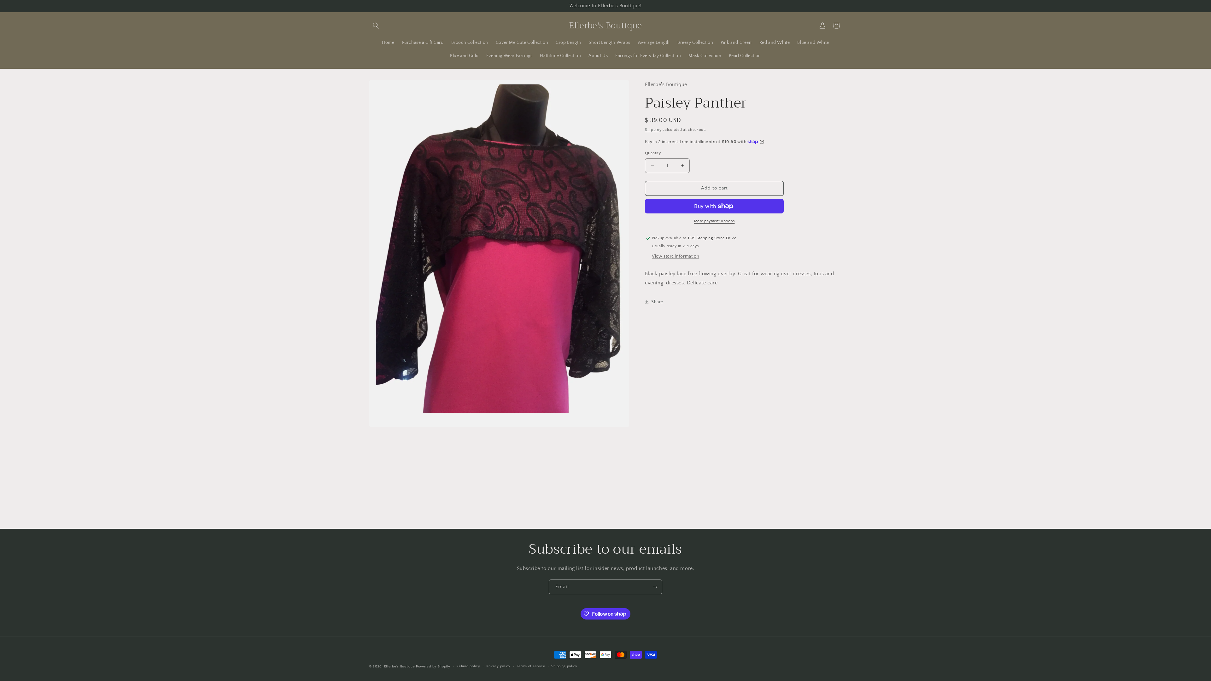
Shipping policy (564, 666)
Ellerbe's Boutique (399, 666)
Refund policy (468, 666)
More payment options (714, 221)
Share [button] (657, 302)
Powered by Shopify (433, 666)
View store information (675, 256)
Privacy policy (498, 666)
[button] (376, 25)
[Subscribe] (655, 586)
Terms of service (531, 666)
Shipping (653, 130)
